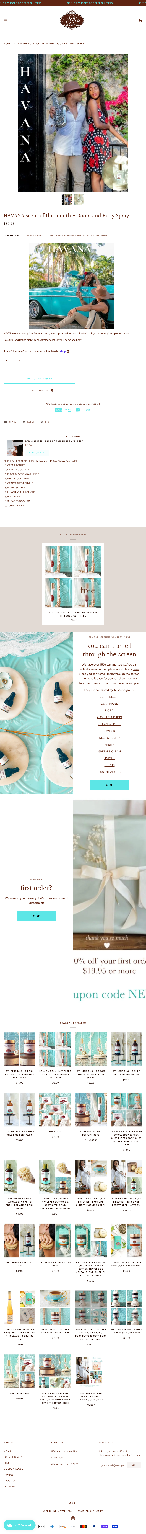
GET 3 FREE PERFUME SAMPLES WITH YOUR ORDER (79, 235)
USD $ (72, 1503)
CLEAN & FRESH (109, 724)
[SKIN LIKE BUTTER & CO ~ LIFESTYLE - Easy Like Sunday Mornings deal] (91, 1176)
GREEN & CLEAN (109, 751)
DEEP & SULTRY (109, 737)
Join (134, 1465)
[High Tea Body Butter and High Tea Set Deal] (55, 1307)
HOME (7, 1451)
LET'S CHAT (10, 1486)
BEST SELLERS (35, 235)
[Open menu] (9, 19)
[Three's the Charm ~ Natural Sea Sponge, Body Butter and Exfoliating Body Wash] (55, 1176)
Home (7, 43)
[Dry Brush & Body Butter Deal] (55, 1240)
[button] (39, 390)
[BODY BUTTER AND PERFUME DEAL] (91, 1109)
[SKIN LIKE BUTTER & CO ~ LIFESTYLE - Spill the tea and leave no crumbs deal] (19, 1307)
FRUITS (109, 744)
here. (136, 669)
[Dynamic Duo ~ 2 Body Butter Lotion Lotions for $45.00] (19, 1049)
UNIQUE (109, 758)
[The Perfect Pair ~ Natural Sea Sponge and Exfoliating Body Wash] (19, 1176)
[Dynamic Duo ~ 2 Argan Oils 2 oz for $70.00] (19, 1109)
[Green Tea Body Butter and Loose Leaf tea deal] (126, 1240)
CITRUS (110, 765)
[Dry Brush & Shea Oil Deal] (19, 1240)
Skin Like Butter (56, 1511)
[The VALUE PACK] (19, 1371)
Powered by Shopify (90, 1511)
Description (11, 235)
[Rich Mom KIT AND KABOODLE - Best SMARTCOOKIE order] (91, 1371)
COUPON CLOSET (14, 1468)
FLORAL (109, 710)
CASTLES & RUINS (109, 717)
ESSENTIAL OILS (109, 772)
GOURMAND (109, 703)
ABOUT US (10, 1480)
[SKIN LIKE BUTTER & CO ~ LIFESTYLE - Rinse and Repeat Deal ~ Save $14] (126, 1176)
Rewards (8, 1474)
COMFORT (109, 731)
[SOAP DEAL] (55, 1109)
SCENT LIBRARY (13, 1457)
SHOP (109, 785)
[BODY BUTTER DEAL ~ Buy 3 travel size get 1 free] (126, 1307)
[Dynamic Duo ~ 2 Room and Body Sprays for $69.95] (91, 1049)
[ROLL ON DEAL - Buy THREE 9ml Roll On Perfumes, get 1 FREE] (73, 577)
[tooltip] (52, 390)
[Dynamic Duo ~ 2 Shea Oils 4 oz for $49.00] (126, 1049)
